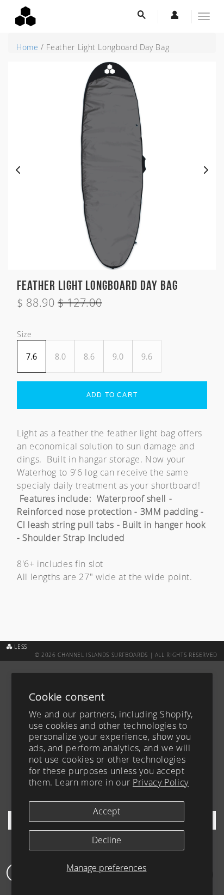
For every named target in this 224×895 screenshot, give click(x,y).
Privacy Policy (161, 782)
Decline (106, 840)
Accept (106, 811)
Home (27, 47)
